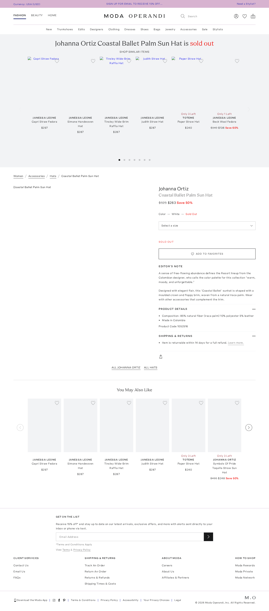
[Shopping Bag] (253, 16)
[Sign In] (236, 16)
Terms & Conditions (83, 600)
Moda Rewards (245, 565)
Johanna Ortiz (174, 189)
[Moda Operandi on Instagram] (54, 600)
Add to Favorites (210, 253)
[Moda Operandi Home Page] (134, 16)
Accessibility (130, 600)
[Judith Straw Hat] (152, 83)
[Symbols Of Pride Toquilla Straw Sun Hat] (224, 425)
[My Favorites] (244, 16)
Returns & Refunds (97, 577)
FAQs (17, 577)
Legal (177, 600)
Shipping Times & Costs (100, 583)
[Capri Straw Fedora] (44, 83)
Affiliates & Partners (175, 577)
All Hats (150, 367)
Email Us (19, 571)
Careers (167, 565)
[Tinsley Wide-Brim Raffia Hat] (116, 83)
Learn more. (236, 342)
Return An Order (96, 571)
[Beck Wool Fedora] (224, 83)
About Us (168, 571)
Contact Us (21, 565)
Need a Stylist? (246, 3)
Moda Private (244, 571)
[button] (119, 160)
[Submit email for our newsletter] (208, 536)
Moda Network (245, 577)
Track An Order (95, 565)
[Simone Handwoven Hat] (80, 83)
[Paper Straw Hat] (188, 83)
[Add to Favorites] (56, 60)
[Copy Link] (207, 357)
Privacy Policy (109, 600)
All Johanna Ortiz (126, 367)
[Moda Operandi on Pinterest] (64, 600)
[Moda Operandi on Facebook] (59, 600)
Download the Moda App (32, 600)
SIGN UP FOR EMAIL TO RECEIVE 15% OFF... (134, 3)
